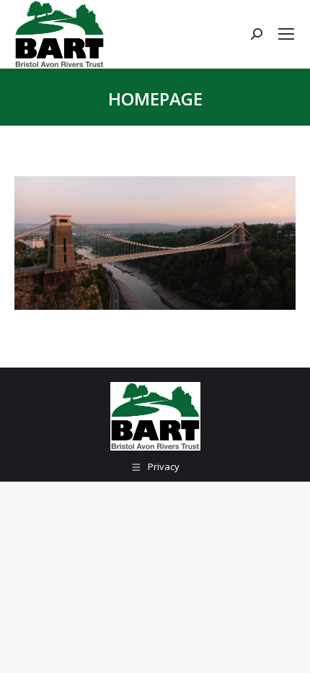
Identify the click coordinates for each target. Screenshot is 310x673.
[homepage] (155, 243)
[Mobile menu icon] (286, 34)
